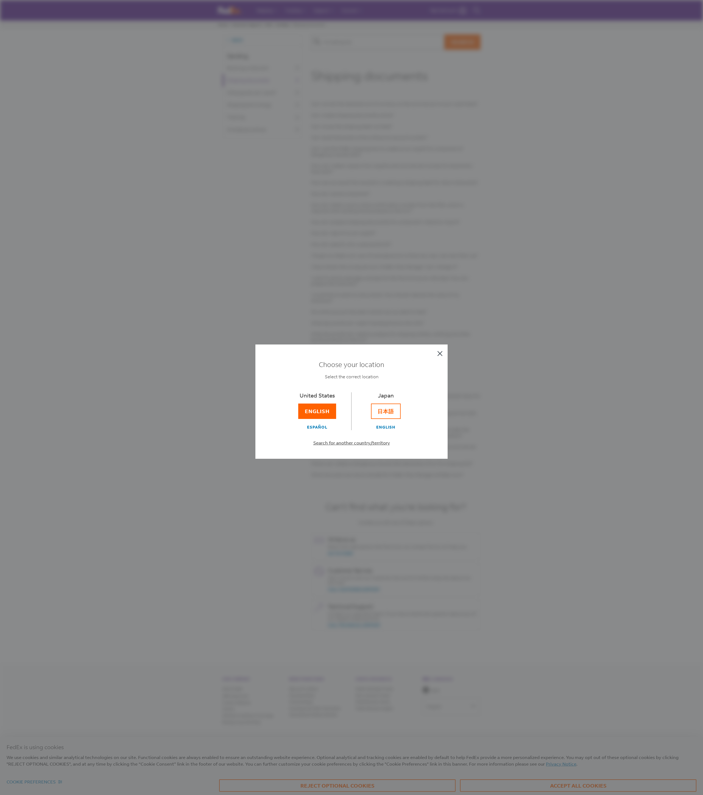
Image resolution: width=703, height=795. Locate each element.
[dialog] (351, 397)
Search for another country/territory (351, 443)
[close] (439, 353)
